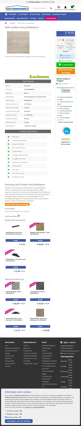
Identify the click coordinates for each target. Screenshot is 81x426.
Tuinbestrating (47, 353)
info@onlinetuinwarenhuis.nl (70, 351)
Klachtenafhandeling (30, 356)
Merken (44, 351)
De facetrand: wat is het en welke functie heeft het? (49, 366)
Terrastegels (23, 14)
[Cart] (72, 7)
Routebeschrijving (68, 353)
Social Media (46, 358)
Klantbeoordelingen (48, 346)
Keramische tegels (59, 14)
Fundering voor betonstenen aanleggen (47, 378)
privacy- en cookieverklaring (34, 407)
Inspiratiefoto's (47, 356)
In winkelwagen (67, 65)
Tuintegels (12, 14)
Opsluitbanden (9, 18)
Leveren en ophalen (30, 353)
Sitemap (7, 366)
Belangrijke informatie (49, 361)
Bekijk (15, 240)
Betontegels (46, 14)
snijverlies (65, 51)
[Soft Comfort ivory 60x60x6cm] (19, 42)
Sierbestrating (35, 14)
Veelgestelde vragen (31, 363)
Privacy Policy (9, 356)
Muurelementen (22, 18)
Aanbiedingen (51, 18)
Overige (33, 18)
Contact (41, 18)
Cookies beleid (10, 363)
